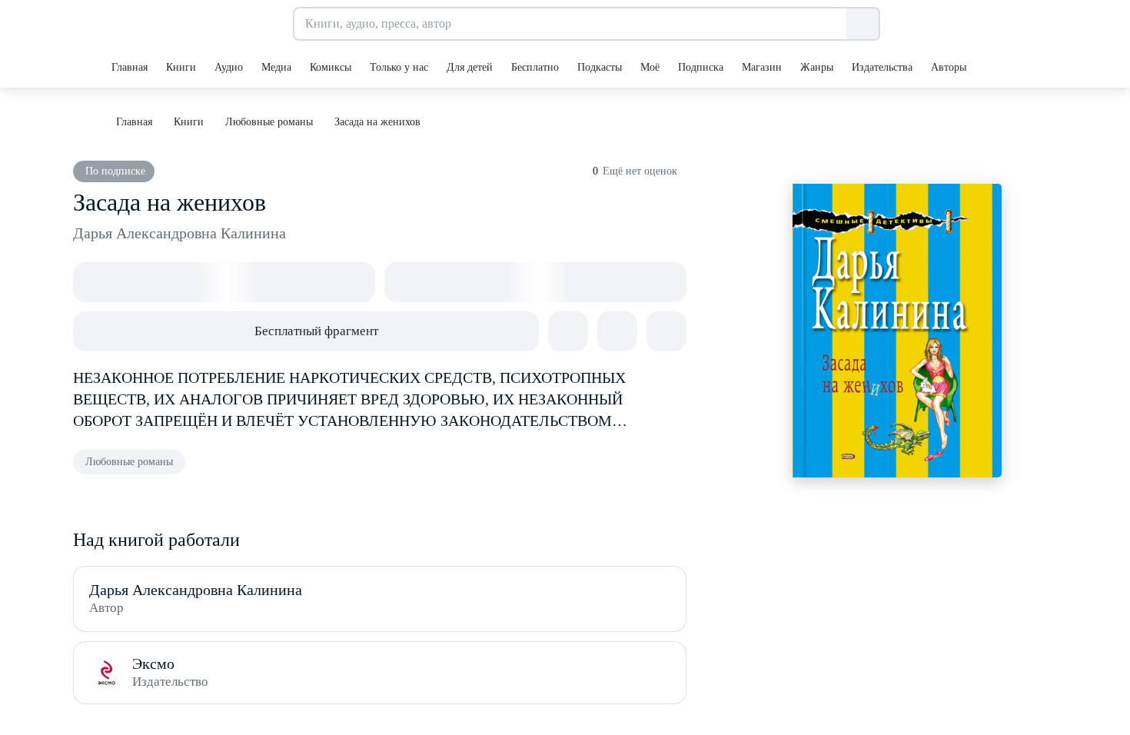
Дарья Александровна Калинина (179, 232)
